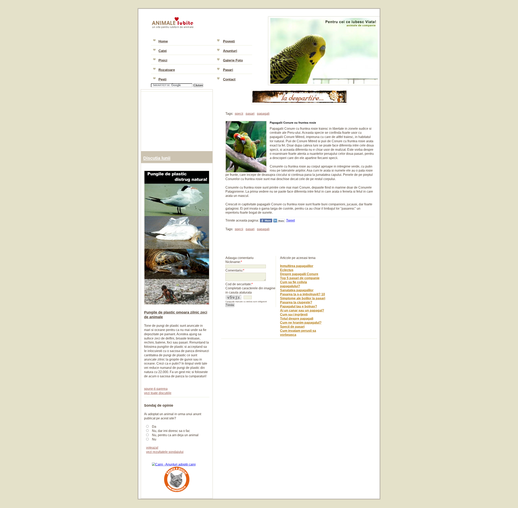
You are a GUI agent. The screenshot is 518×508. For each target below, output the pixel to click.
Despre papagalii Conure (299, 274)
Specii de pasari (292, 326)
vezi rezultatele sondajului (165, 452)
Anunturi (230, 51)
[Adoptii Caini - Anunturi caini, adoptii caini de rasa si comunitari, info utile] (174, 464)
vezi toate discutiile (157, 393)
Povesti (229, 41)
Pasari (228, 70)
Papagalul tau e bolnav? (298, 306)
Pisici (162, 60)
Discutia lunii (156, 158)
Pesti (162, 79)
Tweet (290, 220)
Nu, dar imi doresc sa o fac (171, 431)
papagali (263, 113)
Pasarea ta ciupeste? (296, 302)
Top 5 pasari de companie (300, 278)
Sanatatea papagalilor (296, 290)
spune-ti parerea (156, 388)
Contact (229, 79)
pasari (250, 113)
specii (239, 113)
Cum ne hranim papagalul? (301, 322)
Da (154, 426)
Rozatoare (166, 70)
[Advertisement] (272, 241)
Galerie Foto (233, 60)
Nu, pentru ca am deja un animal (175, 435)
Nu (154, 439)
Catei (162, 51)
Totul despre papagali (296, 318)
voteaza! (152, 447)
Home (163, 41)
